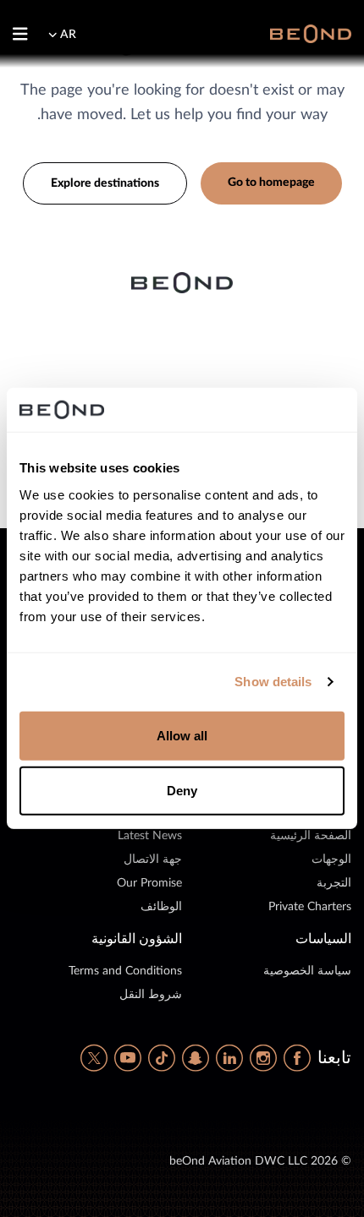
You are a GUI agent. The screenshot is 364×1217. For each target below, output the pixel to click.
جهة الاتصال (153, 859)
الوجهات (331, 859)
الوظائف (161, 907)
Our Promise (149, 883)
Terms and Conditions (125, 971)
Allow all (182, 736)
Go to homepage (271, 182)
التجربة (334, 883)
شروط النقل (150, 995)
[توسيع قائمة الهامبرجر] (27, 34)
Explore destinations (105, 183)
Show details (273, 681)
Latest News (150, 836)
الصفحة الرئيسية (310, 836)
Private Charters (309, 907)
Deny (182, 790)
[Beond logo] (310, 33)
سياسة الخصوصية (307, 971)
